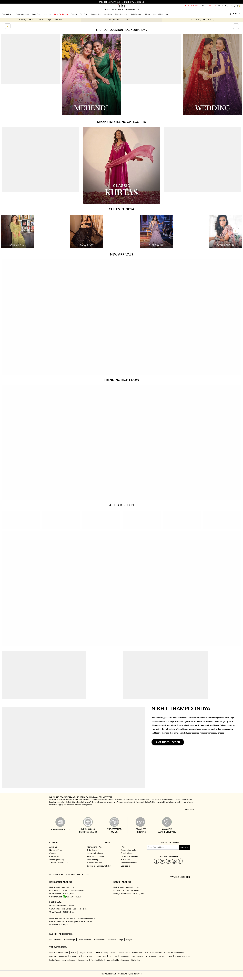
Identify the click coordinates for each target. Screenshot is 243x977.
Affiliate (220, 6)
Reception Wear (165, 956)
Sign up (233, 6)
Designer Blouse (85, 952)
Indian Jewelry (55, 939)
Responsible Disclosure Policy (98, 866)
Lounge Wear (100, 956)
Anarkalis (108, 14)
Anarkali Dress (69, 960)
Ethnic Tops (87, 956)
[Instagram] (168, 861)
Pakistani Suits (97, 960)
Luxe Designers (61, 14)
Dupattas (63, 956)
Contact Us (54, 856)
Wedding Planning (56, 859)
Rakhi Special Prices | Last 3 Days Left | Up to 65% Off (40, 20)
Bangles (129, 939)
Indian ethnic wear (81, 802)
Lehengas (47, 14)
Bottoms (53, 956)
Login (227, 6)
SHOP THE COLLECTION (168, 742)
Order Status (91, 850)
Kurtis (73, 952)
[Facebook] (156, 861)
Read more (189, 809)
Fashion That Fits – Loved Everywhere (121, 20)
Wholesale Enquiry (129, 862)
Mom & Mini (158, 14)
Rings (120, 939)
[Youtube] (174, 861)
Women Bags (69, 939)
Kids (167, 14)
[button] (112, 22)
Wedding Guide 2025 (191, 6)
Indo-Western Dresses (58, 952)
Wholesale (212, 6)
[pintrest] (180, 861)
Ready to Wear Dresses (174, 952)
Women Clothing (22, 14)
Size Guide (125, 859)
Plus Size (83, 14)
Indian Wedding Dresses (105, 952)
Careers (52, 853)
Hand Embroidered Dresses (117, 960)
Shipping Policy (127, 853)
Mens (147, 14)
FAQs (123, 847)
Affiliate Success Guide (58, 862)
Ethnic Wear (137, 952)
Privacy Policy (92, 859)
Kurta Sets (135, 960)
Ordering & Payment (129, 856)
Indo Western (136, 14)
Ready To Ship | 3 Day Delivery (202, 20)
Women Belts (99, 939)
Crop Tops (113, 956)
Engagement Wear (182, 956)
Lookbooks (125, 866)
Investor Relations (94, 862)
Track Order (203, 6)
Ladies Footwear (85, 939)
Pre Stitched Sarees (153, 952)
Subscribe (184, 847)
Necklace (112, 939)
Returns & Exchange (94, 853)
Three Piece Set (121, 14)
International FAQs (94, 847)
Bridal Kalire (75, 956)
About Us (53, 847)
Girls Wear (124, 956)
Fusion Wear (54, 960)
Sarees (74, 14)
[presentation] (7, 26)
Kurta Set (36, 14)
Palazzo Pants (124, 952)
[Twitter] (162, 861)
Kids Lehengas (137, 956)
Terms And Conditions (95, 856)
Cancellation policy (129, 850)
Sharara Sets (96, 14)
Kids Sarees (151, 956)
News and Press (56, 850)
